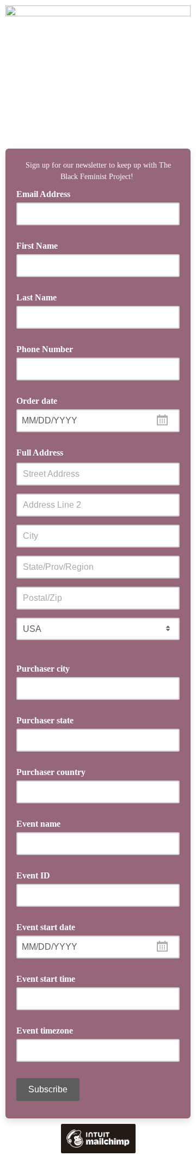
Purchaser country (50, 772)
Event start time (45, 978)
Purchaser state (45, 720)
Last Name (36, 297)
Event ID (33, 875)
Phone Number (44, 349)
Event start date (45, 927)
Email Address (47, 193)
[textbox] (98, 420)
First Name (37, 245)
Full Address (39, 452)
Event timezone (44, 1030)
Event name (38, 823)
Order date (36, 400)
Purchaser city (43, 668)
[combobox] (98, 420)
